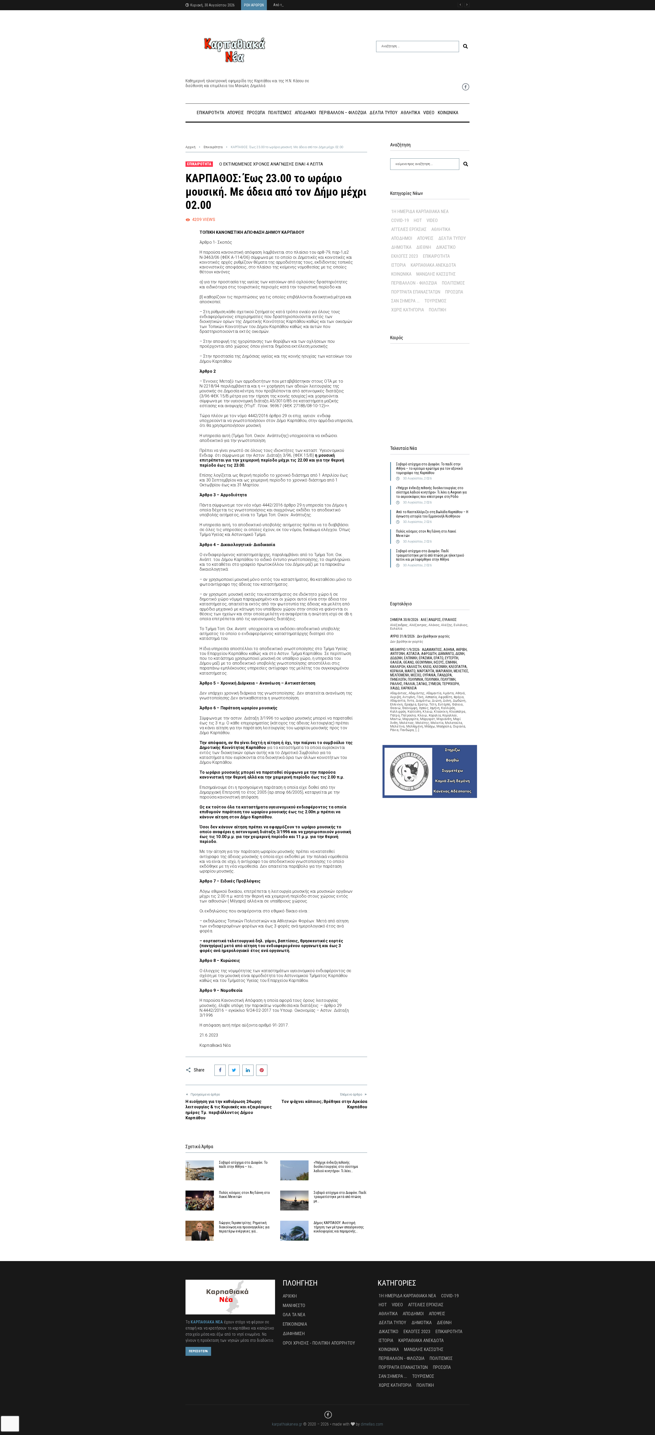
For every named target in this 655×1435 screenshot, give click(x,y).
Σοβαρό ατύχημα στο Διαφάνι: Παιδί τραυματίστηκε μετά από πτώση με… (340, 1197)
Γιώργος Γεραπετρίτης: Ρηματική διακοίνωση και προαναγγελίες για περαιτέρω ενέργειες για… (244, 1227)
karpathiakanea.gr (287, 1424)
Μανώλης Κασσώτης (436, 274)
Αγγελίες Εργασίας (409, 229)
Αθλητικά (440, 229)
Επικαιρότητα (213, 147)
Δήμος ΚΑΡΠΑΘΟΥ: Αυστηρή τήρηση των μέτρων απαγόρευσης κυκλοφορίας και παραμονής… (339, 1227)
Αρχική (190, 147)
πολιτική (437, 309)
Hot (418, 220)
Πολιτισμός (453, 283)
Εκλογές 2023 (404, 256)
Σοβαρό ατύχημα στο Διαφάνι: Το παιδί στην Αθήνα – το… (243, 1164)
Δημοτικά (401, 247)
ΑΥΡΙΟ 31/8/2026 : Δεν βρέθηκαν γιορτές (420, 636)
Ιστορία (398, 265)
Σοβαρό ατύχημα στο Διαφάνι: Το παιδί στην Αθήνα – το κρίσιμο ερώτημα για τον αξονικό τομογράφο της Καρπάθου (429, 468)
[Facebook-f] (465, 86)
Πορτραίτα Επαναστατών (415, 292)
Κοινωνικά (401, 274)
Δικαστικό (446, 247)
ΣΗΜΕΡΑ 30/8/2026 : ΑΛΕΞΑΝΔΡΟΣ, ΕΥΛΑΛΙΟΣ (423, 620)
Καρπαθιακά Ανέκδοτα (433, 265)
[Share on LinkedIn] (248, 1070)
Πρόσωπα (454, 292)
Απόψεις (425, 238)
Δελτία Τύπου (452, 238)
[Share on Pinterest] (261, 1070)
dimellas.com (372, 1424)
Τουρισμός (435, 300)
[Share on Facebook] (220, 1070)
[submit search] (465, 46)
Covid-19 (400, 220)
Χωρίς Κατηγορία (407, 309)
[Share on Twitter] (234, 1070)
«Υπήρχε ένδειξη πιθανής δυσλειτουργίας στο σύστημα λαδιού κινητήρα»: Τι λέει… (336, 1166)
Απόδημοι (401, 238)
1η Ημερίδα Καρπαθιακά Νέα (420, 211)
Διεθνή (423, 247)
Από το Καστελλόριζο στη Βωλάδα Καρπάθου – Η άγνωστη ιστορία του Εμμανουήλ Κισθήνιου (432, 514)
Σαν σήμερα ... (405, 300)
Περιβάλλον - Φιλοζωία (414, 283)
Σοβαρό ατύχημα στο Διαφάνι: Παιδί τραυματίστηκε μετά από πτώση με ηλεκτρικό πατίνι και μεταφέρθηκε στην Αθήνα (430, 555)
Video (432, 220)
